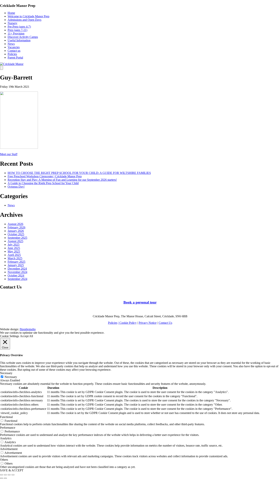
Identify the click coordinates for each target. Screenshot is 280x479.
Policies (12, 54)
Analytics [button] (5, 438)
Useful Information (19, 40)
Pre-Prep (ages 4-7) (19, 26)
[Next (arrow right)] (5, 478)
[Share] (5, 474)
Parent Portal (15, 57)
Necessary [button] (6, 373)
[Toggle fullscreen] (9, 474)
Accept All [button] (26, 336)
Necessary (11, 377)
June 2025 (14, 248)
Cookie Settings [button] (9, 336)
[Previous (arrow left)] (1, 478)
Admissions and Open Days (24, 19)
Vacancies (14, 47)
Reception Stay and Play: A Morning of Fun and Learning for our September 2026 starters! (62, 179)
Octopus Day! (16, 186)
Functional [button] (6, 417)
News (11, 43)
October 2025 (16, 234)
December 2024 (17, 268)
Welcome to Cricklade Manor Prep (28, 16)
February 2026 (16, 227)
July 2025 (13, 244)
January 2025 (16, 265)
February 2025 (16, 261)
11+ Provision (16, 33)
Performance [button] (7, 427)
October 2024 (16, 275)
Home (11, 12)
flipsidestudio (28, 329)
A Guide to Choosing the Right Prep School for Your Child (43, 183)
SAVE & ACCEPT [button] (11, 470)
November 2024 (17, 272)
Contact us (14, 50)
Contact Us (165, 322)
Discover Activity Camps (23, 37)
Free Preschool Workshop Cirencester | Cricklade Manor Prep (45, 176)
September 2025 (17, 237)
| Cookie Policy (127, 322)
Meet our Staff (8, 154)
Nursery (12, 23)
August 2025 (15, 241)
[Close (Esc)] (1, 474)
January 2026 (16, 230)
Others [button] (4, 459)
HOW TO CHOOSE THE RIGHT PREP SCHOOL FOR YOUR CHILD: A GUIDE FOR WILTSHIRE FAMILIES (79, 172)
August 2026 (15, 224)
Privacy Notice (148, 322)
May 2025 (14, 251)
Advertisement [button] (9, 449)
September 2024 (17, 278)
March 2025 (15, 258)
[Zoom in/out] (12, 474)
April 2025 (14, 254)
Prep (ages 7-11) (17, 30)
